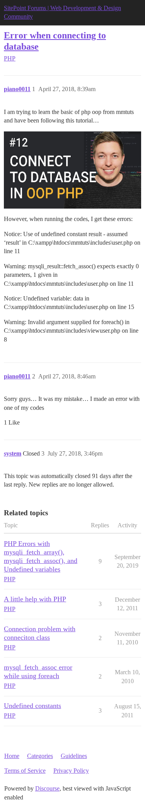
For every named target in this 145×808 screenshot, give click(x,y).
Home (11, 756)
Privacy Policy (71, 770)
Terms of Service (25, 770)
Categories (40, 756)
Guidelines (74, 756)
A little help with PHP (35, 599)
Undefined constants (32, 706)
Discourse (47, 788)
